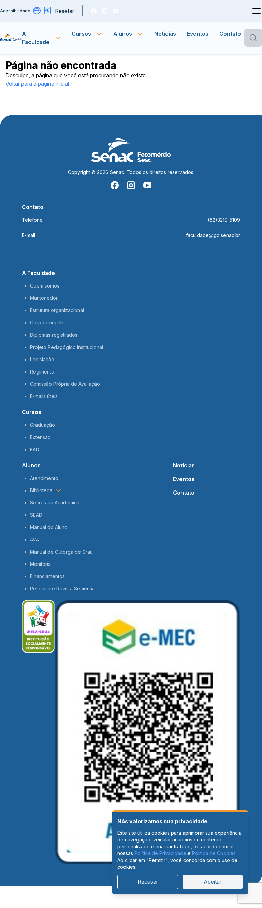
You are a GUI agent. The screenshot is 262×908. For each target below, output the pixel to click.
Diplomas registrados (53, 335)
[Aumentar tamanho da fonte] (48, 11)
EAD (34, 449)
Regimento (42, 372)
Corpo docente (47, 322)
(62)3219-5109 (224, 220)
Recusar (147, 881)
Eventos (197, 33)
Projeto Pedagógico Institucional (66, 347)
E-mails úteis (44, 396)
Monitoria (40, 564)
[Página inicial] (11, 38)
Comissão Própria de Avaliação (65, 384)
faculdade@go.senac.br (213, 235)
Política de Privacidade (160, 853)
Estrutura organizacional (57, 310)
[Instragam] (104, 11)
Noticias (184, 465)
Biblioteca (41, 490)
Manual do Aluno (49, 527)
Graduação (42, 425)
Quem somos (44, 286)
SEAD (36, 515)
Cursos (31, 412)
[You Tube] (115, 11)
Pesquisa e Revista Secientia (62, 588)
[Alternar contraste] (37, 11)
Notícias (165, 33)
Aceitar (212, 881)
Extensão (40, 437)
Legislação (42, 359)
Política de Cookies (214, 853)
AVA (34, 539)
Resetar (64, 11)
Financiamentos (47, 576)
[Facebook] (94, 11)
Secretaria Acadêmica (54, 503)
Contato (230, 33)
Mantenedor (44, 298)
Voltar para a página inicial (37, 83)
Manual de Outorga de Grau (61, 552)
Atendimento (44, 478)
